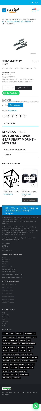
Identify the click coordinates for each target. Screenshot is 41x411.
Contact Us (5, 315)
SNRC (21, 81)
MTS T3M (11, 81)
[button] (4, 10)
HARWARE (22, 340)
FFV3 (7, 79)
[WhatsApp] (38, 2)
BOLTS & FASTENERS (9, 337)
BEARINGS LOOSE (30, 333)
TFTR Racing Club (7, 293)
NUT (29, 351)
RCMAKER (25, 361)
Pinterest (12, 116)
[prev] (33, 61)
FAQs (3, 313)
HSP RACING (16, 344)
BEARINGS (19, 333)
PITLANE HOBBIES (26, 354)
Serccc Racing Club (7, 290)
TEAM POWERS (28, 81)
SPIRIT (5, 371)
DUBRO (28, 337)
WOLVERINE (16, 378)
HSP (29, 340)
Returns (4, 325)
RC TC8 (5, 364)
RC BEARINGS (15, 361)
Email (16, 116)
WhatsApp (25, 116)
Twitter (8, 116)
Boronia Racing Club (8, 296)
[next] (37, 61)
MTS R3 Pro (19, 79)
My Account (5, 317)
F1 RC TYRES (24, 190)
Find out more (15, 105)
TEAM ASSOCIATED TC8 (10, 374)
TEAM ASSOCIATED (20, 371)
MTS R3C (25, 79)
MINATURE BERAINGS (28, 344)
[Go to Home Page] (3, 22)
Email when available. (29, 200)
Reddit (20, 116)
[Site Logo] (13, 10)
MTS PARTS (12, 79)
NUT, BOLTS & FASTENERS (11, 354)
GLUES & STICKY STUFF (10, 340)
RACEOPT (16, 81)
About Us (5, 321)
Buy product (15, 185)
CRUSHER (21, 337)
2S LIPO (5, 333)
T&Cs (3, 319)
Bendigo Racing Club (8, 299)
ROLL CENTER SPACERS (17, 364)
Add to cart (24, 88)
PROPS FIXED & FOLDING (29, 357)
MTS (4, 347)
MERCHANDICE (6, 190)
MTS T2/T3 (5, 81)
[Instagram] (35, 2)
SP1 (33, 364)
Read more (33, 185)
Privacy (4, 323)
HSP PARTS (6, 344)
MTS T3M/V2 (11, 77)
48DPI (12, 333)
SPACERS (5, 368)
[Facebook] (30, 2)
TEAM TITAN (6, 378)
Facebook (4, 116)
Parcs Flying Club (7, 287)
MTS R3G (30, 79)
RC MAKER (33, 361)
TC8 (11, 371)
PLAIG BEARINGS (8, 357)
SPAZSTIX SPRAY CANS (26, 368)
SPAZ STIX (14, 368)
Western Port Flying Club (9, 284)
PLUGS (18, 357)
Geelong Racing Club (8, 302)
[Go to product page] (11, 178)
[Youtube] (32, 2)
